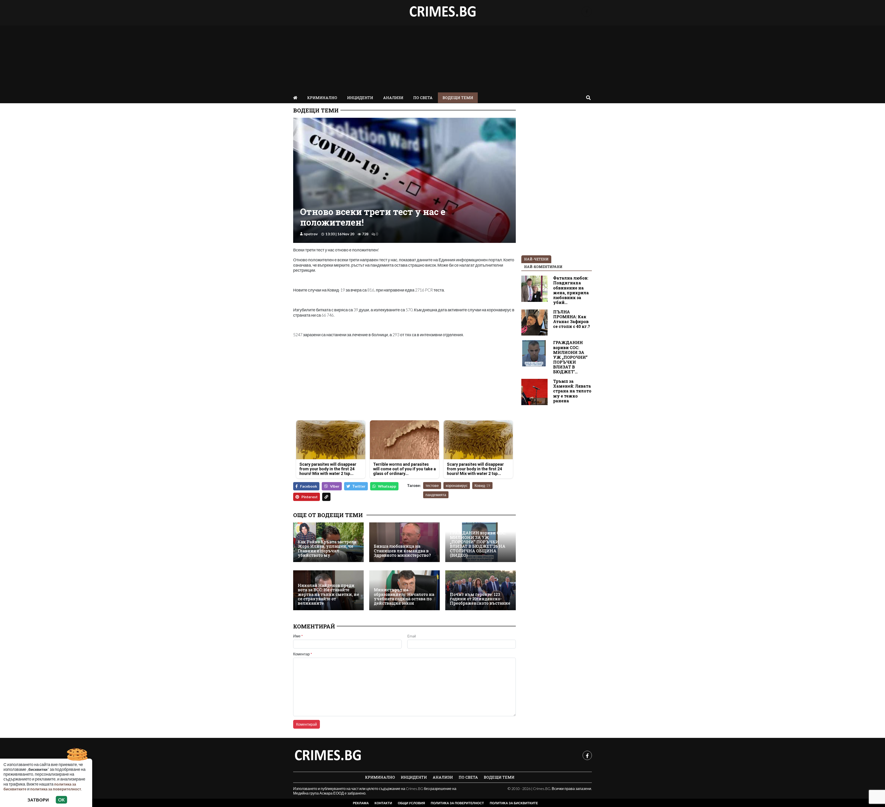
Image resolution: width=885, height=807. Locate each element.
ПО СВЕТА (423, 97)
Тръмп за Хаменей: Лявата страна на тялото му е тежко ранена (572, 391)
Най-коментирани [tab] (543, 267)
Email (411, 636)
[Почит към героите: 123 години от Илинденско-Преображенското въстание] (480, 590)
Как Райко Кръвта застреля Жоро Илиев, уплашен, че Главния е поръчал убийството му (327, 548)
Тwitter (359, 486)
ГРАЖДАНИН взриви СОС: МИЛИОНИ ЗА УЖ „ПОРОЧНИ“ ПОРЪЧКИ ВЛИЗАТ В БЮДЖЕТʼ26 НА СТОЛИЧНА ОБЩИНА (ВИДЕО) (478, 544)
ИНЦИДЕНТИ (360, 97)
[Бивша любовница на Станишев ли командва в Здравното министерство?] (404, 542)
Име (298, 636)
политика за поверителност (55, 789)
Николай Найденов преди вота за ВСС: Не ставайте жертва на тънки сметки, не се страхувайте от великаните (328, 594)
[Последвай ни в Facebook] (586, 11)
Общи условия (411, 803)
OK (61, 799)
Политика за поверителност (457, 803)
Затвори (38, 799)
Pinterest (309, 497)
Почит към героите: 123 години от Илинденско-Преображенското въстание (480, 599)
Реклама (361, 803)
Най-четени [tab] (536, 259)
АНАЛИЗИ (393, 97)
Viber (334, 486)
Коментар (302, 654)
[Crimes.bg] (327, 755)
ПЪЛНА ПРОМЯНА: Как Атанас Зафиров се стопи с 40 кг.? (571, 319)
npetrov (311, 234)
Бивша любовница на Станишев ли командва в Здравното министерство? (402, 550)
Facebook (308, 486)
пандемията (435, 494)
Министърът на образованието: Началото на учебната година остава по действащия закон (404, 596)
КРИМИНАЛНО (322, 97)
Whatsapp (387, 486)
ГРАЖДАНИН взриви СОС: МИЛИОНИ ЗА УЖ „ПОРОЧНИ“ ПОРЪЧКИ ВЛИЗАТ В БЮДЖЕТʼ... (570, 357)
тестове (432, 485)
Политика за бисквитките (514, 803)
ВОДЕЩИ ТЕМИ (457, 97)
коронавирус (457, 485)
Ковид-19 (482, 485)
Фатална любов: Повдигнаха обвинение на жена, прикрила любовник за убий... (571, 290)
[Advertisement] (442, 58)
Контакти (383, 803)
